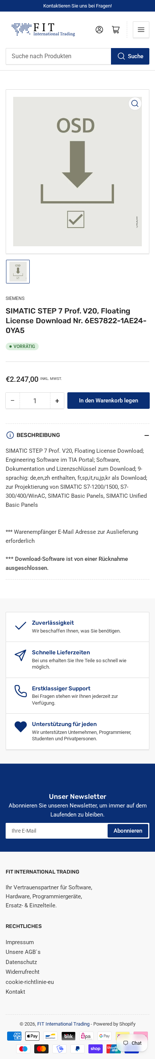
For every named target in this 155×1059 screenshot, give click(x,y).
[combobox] (77, 56)
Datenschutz (21, 962)
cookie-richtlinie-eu (30, 982)
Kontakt (15, 991)
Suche (135, 56)
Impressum (20, 942)
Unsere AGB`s (23, 952)
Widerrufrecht (23, 972)
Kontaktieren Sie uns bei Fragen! (77, 6)
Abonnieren (128, 830)
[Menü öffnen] (141, 29)
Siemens (15, 298)
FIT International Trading (63, 1024)
